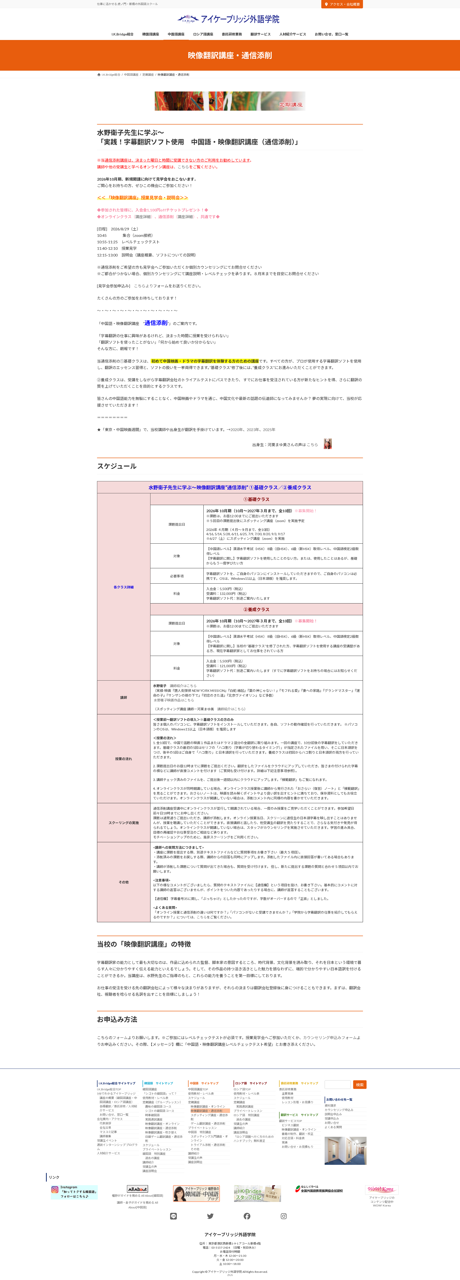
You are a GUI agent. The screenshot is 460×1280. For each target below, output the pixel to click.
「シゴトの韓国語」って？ (160, 1093)
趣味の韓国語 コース (158, 1106)
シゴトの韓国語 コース (159, 1111)
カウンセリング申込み (339, 1110)
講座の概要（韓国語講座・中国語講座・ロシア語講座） (118, 1100)
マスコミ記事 (108, 1132)
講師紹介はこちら (183, 686)
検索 (360, 1084)
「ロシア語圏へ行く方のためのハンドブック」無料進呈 (254, 1139)
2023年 (253, 429)
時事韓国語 (152, 1115)
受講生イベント (107, 1140)
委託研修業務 (287, 1089)
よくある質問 (333, 1127)
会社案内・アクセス (110, 1119)
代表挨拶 (105, 1123)
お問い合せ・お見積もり (297, 1147)
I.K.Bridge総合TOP (109, 1089)
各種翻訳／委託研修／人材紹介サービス (118, 1108)
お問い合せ (332, 1123)
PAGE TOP (445, 1237)
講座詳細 (143, 216)
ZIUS (230, 1274)
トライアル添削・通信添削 (208, 1145)
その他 (195, 1149)
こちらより (143, 286)
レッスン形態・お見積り (297, 1102)
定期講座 (194, 1102)
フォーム (120, 1037)
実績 (285, 1142)
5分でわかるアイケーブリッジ (116, 1093)
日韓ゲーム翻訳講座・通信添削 (164, 1139)
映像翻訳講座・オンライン (162, 1124)
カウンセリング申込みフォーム (330, 1037)
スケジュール (151, 1145)
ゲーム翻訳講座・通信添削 (208, 1123)
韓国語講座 (150, 1089)
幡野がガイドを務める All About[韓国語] (137, 1195)
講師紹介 (148, 1162)
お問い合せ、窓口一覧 (114, 1114)
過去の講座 (152, 1158)
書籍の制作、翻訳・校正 (297, 1134)
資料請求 (330, 1105)
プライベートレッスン (157, 1149)
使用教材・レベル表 (155, 1098)
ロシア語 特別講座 (246, 1115)
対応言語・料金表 (293, 1138)
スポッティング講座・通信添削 (209, 1117)
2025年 (269, 429)
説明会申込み (333, 1114)
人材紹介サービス (108, 1153)
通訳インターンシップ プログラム (117, 1147)
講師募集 (105, 1136)
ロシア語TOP (242, 1089)
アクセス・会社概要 (345, 4)
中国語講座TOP (198, 1089)
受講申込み (332, 1118)
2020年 (236, 429)
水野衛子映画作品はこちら (174, 700)
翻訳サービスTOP (290, 1121)
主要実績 (287, 1093)
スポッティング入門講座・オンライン (209, 1138)
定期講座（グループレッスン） (163, 1102)
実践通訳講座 (153, 1119)
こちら (183, 167)
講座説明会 (150, 1171)
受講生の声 (150, 1166)
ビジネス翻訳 (290, 1125)
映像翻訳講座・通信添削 (161, 1128)
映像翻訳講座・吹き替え (161, 1132)
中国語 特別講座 (199, 1132)
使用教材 (287, 1098)
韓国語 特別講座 (154, 1153)
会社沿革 (105, 1127)
